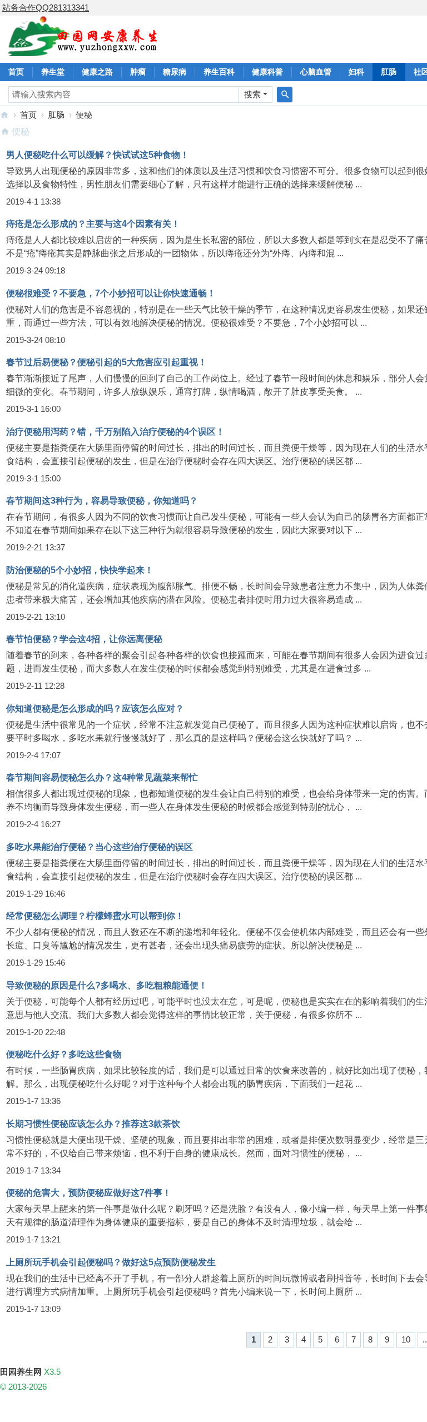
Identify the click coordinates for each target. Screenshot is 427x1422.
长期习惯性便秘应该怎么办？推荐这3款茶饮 (93, 1123)
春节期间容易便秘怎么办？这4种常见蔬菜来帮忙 (102, 777)
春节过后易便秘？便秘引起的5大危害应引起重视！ (106, 362)
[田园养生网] (83, 49)
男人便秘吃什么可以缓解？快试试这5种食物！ (97, 155)
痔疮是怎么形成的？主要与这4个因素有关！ (93, 223)
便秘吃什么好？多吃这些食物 (64, 1054)
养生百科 (219, 71)
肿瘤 (138, 71)
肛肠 (388, 71)
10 (405, 1339)
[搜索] (284, 94)
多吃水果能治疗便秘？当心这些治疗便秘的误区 (99, 847)
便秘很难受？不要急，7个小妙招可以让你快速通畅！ (111, 293)
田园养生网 (4, 115)
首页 (16, 71)
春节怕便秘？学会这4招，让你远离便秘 (84, 639)
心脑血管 (315, 71)
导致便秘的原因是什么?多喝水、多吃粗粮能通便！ (106, 985)
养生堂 (52, 71)
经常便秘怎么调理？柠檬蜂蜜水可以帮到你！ (95, 916)
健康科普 (267, 71)
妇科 (356, 71)
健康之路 (97, 71)
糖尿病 (174, 71)
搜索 (252, 94)
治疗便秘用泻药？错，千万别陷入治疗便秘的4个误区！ (115, 431)
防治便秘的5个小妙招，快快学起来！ (79, 570)
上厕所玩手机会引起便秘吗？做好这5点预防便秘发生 (111, 1262)
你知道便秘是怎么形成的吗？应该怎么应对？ (95, 708)
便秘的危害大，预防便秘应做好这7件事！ (88, 1192)
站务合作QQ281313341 (45, 7)
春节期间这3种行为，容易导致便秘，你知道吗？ (102, 500)
